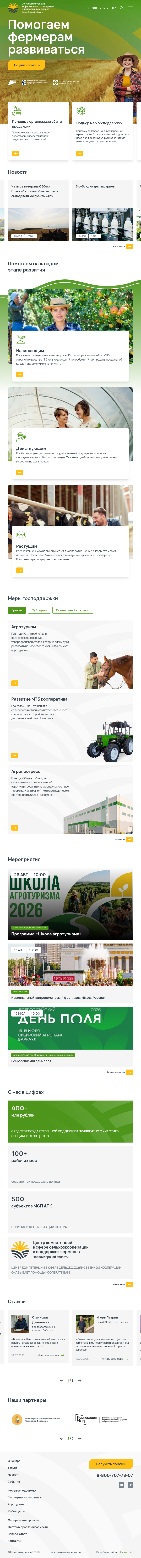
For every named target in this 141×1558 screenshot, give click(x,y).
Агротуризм (16, 1504)
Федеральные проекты (23, 1520)
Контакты (14, 1541)
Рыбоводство (17, 1511)
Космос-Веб (126, 1552)
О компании (119, 1284)
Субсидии (39, 610)
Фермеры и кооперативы (25, 1497)
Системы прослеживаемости (28, 1527)
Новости (13, 1475)
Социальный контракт (73, 610)
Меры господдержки (22, 1490)
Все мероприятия (116, 1072)
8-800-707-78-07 (102, 8)
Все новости (119, 246)
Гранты (17, 610)
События (14, 1481)
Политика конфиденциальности (68, 1552)
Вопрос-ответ (17, 1534)
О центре (14, 1461)
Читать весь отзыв (48, 1355)
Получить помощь (26, 65)
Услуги (12, 1468)
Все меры (120, 839)
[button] (61, 1380)
